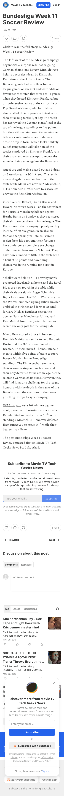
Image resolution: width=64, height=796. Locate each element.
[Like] (6, 38)
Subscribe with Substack (34, 745)
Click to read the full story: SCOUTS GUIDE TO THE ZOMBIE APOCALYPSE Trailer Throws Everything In (22, 667)
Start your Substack (22, 779)
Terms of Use (49, 506)
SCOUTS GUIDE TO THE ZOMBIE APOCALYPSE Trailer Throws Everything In (22, 657)
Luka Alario (32, 447)
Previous (14, 539)
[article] (32, 632)
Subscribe (43, 5)
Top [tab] (7, 609)
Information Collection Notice (38, 510)
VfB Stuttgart (12, 405)
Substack (14, 788)
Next (52, 539)
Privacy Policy (43, 761)
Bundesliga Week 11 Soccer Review (28, 49)
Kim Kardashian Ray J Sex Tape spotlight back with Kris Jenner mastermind (22, 623)
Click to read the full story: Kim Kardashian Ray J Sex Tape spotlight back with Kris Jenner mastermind (21, 633)
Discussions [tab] (30, 609)
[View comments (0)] (14, 38)
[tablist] (18, 564)
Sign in (56, 5)
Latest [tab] (16, 609)
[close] (54, 683)
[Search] (57, 608)
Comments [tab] (11, 564)
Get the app (49, 779)
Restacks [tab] (26, 564)
